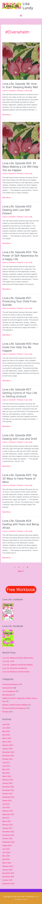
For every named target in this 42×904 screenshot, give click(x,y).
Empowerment (7, 688)
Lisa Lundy (28, 5)
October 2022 (7, 793)
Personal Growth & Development (14, 708)
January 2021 (7, 828)
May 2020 (6, 856)
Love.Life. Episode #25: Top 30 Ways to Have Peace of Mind (19, 478)
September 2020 (8, 842)
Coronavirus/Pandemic (10, 684)
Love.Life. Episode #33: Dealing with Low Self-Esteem (17, 210)
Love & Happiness (8, 691)
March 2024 (6, 742)
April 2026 (6, 735)
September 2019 (8, 883)
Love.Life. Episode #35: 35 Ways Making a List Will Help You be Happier (20, 167)
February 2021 (7, 825)
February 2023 (7, 780)
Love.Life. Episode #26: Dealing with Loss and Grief (19, 437)
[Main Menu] (21, 15)
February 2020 (7, 866)
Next (21, 571)
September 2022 (8, 797)
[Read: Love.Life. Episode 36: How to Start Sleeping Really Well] (21, 61)
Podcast (20, 90)
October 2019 (7, 880)
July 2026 (6, 724)
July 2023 (6, 762)
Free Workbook (21, 589)
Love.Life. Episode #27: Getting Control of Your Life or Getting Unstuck (19, 393)
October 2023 (7, 759)
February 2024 (7, 745)
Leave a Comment (9, 90)
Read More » (6, 114)
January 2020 (7, 870)
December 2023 (8, 752)
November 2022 (8, 790)
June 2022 (6, 807)
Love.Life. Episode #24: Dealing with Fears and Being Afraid (20, 524)
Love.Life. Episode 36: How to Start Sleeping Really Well (20, 85)
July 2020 (6, 849)
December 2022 (8, 787)
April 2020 (6, 859)
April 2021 (5, 818)
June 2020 (6, 852)
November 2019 (8, 876)
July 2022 (5, 804)
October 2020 (7, 838)
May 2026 (6, 731)
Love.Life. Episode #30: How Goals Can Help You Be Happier (20, 347)
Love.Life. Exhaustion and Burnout (14, 668)
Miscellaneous (7, 695)
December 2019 (8, 873)
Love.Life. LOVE (8, 661)
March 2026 (6, 738)
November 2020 (8, 835)
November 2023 (8, 755)
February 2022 (7, 811)
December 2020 (8, 832)
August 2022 (7, 800)
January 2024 (7, 749)
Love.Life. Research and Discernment (16, 672)
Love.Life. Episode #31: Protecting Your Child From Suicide (19, 301)
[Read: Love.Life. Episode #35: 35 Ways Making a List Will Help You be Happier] (21, 140)
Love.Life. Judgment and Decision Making (17, 665)
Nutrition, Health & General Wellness (15, 705)
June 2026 (6, 728)
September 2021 (8, 814)
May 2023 (6, 769)
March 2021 (6, 821)
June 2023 (6, 766)
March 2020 (6, 863)
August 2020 (7, 845)
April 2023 (6, 773)
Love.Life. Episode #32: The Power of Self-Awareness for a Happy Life (20, 256)
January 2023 (7, 783)
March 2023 (6, 776)
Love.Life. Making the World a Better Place (17, 658)
